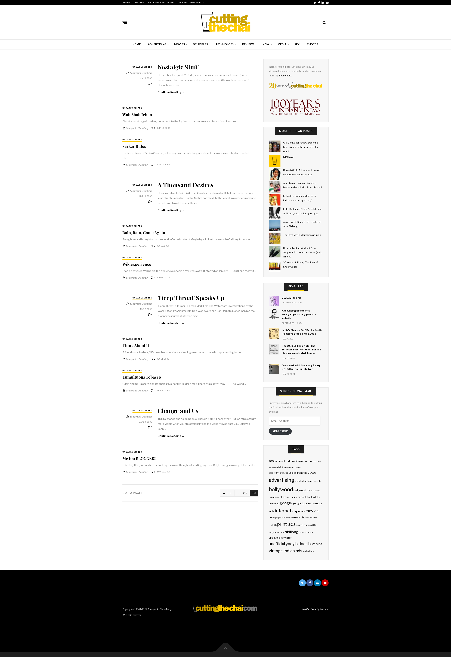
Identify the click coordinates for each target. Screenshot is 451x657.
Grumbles (200, 44)
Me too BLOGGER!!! (139, 458)
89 (245, 493)
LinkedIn (323, 2)
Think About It (135, 345)
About (126, 2)
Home (136, 44)
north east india (292, 517)
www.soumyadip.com (191, 2)
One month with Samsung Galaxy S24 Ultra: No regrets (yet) (301, 367)
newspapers (276, 517)
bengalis (317, 481)
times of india (306, 532)
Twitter (315, 2)
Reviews (248, 44)
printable (273, 525)
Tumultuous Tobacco (141, 377)
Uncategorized (142, 67)
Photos (313, 44)
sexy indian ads (277, 532)
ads (280, 467)
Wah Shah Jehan (137, 114)
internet (283, 510)
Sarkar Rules (134, 146)
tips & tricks (276, 537)
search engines (304, 525)
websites (308, 551)
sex (314, 525)
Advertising (157, 44)
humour (317, 503)
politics (313, 517)
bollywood (281, 489)
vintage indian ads (285, 551)
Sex (297, 44)
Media (282, 44)
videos (317, 544)
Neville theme (309, 609)
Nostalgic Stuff (178, 67)
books (316, 490)
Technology (224, 44)
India (266, 44)
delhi (317, 497)
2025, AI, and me (291, 297)
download (274, 503)
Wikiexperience (136, 264)
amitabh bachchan (304, 481)
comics (293, 497)
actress (317, 461)
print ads (286, 524)
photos (305, 517)
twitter (287, 537)
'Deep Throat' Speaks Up (191, 298)
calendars (274, 497)
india (271, 511)
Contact (139, 2)
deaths (310, 497)
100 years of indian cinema (286, 461)
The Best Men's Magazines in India (302, 234)
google (286, 503)
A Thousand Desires (186, 185)
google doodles (302, 503)
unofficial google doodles (291, 543)
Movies (179, 44)
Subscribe (280, 431)
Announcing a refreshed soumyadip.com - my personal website (299, 314)
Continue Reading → (171, 92)
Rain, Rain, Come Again (143, 232)
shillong (291, 532)
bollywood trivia (303, 490)
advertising (281, 480)
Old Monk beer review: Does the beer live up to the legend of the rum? (301, 147)
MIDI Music (289, 157)
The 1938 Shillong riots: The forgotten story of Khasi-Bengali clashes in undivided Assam (301, 349)
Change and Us (178, 411)
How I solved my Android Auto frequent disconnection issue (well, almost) (302, 252)
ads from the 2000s (304, 472)
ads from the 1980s (280, 472)
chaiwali (284, 497)
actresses (273, 468)
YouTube (327, 2)
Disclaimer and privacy (162, 2)
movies (312, 510)
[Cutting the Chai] (225, 22)
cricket (302, 497)
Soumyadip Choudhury (159, 609)
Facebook (319, 2)
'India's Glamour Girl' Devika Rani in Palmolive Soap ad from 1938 (302, 332)
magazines (298, 511)
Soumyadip (285, 75)
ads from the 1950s (292, 468)
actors (309, 461)
